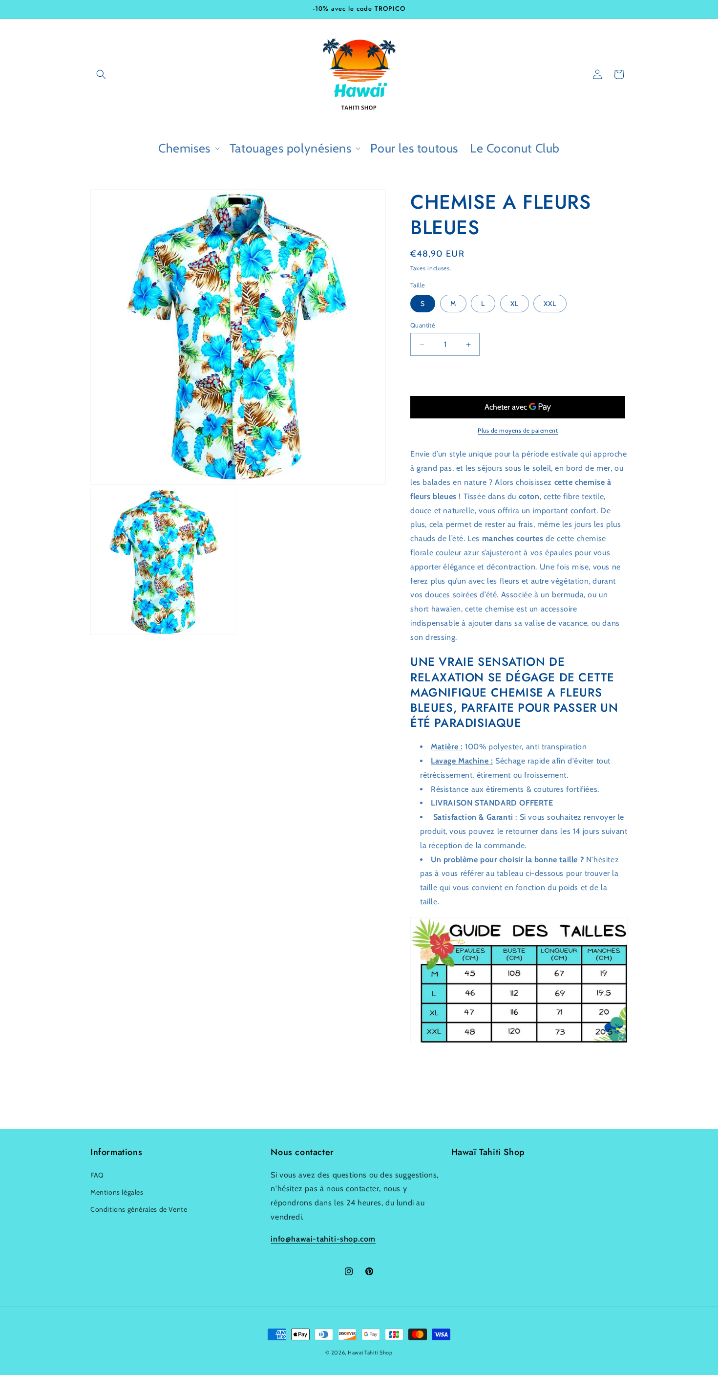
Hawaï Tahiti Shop (370, 1352)
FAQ (97, 1175)
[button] (101, 74)
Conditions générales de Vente (138, 1209)
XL (514, 303)
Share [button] (429, 1073)
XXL (550, 303)
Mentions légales (117, 1192)
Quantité (422, 325)
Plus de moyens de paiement (518, 430)
